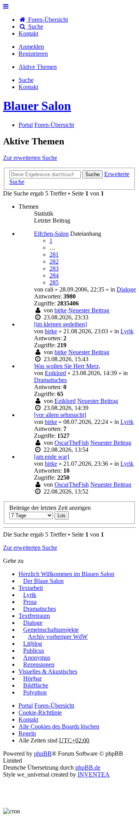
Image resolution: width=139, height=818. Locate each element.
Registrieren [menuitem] (33, 53)
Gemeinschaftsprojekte (51, 629)
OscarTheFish (71, 442)
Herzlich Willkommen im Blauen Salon (66, 574)
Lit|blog (32, 643)
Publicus (33, 650)
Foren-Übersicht (54, 705)
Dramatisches (50, 380)
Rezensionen (38, 664)
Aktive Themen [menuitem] (38, 66)
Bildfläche (35, 685)
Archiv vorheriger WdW (58, 636)
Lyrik (127, 331)
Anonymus (36, 657)
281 (54, 254)
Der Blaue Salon (43, 581)
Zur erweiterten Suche (30, 157)
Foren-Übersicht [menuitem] (47, 19)
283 (54, 268)
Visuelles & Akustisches (48, 671)
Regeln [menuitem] (27, 733)
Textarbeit (31, 588)
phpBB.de (87, 767)
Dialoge (126, 289)
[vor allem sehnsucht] (60, 415)
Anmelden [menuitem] (31, 46)
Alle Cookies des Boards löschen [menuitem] (59, 726)
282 (54, 261)
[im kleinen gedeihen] (60, 324)
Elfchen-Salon (51, 233)
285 (54, 282)
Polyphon (35, 692)
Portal (26, 125)
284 (54, 275)
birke (60, 310)
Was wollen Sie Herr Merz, (67, 366)
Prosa (30, 601)
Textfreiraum (34, 615)
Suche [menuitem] (35, 26)
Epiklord (55, 373)
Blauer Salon (37, 106)
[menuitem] (28, 33)
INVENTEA (94, 774)
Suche (92, 174)
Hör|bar (32, 678)
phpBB (43, 753)
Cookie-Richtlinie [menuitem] (40, 712)
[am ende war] (51, 456)
